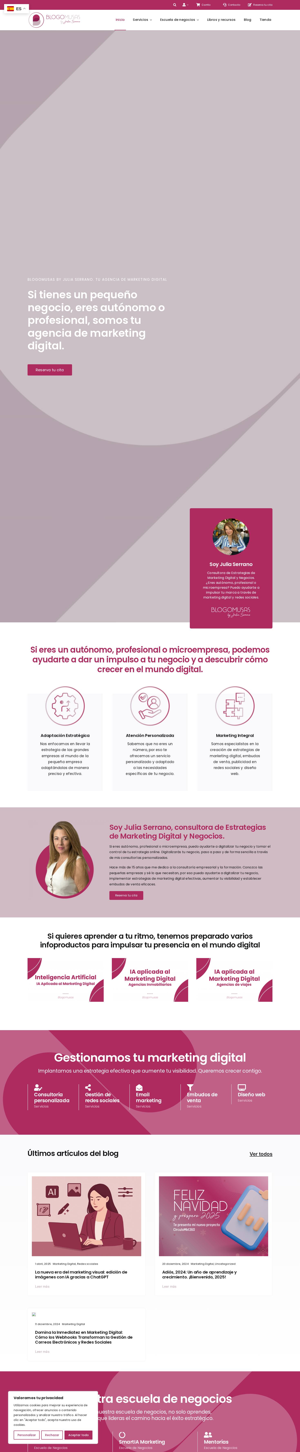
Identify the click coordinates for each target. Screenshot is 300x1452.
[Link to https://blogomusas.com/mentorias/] (253, 1087)
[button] (174, 5)
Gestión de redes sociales (102, 1097)
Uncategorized (225, 1264)
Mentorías (216, 1442)
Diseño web (251, 1094)
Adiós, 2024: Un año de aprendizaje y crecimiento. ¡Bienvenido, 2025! (199, 1274)
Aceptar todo (78, 1435)
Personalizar (27, 1435)
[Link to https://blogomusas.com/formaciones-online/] (50, 1087)
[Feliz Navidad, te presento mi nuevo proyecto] (213, 1178)
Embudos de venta (202, 1097)
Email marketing (149, 1097)
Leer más (42, 1286)
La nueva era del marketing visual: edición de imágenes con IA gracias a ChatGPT (81, 1274)
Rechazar (52, 1435)
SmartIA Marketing (142, 1442)
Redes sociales (87, 1264)
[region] (53, 1417)
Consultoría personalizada (51, 1097)
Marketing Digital (64, 1264)
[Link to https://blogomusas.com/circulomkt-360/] (101, 1087)
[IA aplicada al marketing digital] (86, 1178)
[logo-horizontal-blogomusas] (54, 12)
